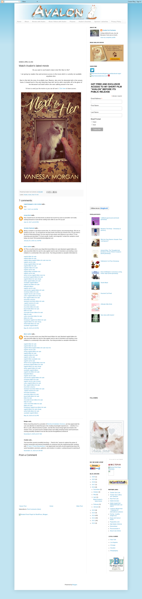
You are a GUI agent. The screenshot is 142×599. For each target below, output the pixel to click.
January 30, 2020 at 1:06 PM (32, 240)
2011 (93, 520)
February (96, 504)
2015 (93, 510)
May (94, 494)
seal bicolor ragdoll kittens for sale (34, 290)
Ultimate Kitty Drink (106, 304)
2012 (93, 518)
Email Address (96, 98)
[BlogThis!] (49, 192)
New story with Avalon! (107, 315)
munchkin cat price (29, 299)
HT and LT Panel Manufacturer (36, 446)
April (95, 497)
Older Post (79, 506)
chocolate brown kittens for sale (33, 312)
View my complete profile (107, 37)
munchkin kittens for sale (31, 307)
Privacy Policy (116, 21)
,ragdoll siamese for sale (31, 303)
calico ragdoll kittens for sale (32, 296)
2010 (93, 523)
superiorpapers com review (32, 204)
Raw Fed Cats (114, 498)
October (96, 492)
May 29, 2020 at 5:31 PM (31, 415)
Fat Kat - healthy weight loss (115, 514)
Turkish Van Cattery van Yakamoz (116, 495)
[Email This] (47, 192)
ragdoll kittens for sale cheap (32, 279)
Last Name (95, 112)
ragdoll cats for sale (30, 262)
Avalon (26, 194)
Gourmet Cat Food (106, 293)
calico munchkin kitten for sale (33, 316)
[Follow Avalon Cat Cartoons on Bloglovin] (99, 209)
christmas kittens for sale (31, 292)
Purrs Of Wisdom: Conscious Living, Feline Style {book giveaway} (111, 272)
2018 (93, 482)
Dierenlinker (113, 526)
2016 (93, 487)
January (96, 507)
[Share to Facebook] (54, 192)
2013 (93, 515)
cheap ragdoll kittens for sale (32, 264)
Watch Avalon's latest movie (97, 500)
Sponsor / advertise (101, 21)
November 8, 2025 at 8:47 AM (33, 434)
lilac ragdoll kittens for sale (32, 297)
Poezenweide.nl (115, 528)
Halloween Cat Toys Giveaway (110, 261)
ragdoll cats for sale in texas (32, 294)
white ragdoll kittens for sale (32, 281)
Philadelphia (114, 551)
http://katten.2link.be (116, 524)
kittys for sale (28, 314)
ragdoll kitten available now (32, 271)
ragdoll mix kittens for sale (31, 284)
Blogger (74, 584)
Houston (112, 548)
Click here (62, 88)
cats (117, 459)
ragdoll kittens (28, 260)
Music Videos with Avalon (57, 21)
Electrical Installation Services (56, 424)
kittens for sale (28, 318)
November (96, 489)
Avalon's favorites (85, 21)
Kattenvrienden (114, 501)
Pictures (72, 21)
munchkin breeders (30, 305)
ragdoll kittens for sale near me (41, 260)
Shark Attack (104, 282)
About (27, 21)
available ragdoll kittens (31, 282)
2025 (93, 477)
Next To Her (35, 194)
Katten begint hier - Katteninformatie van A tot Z (116, 504)
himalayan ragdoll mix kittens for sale (35, 320)
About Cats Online (115, 531)
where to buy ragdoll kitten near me (34, 275)
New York (113, 539)
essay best (27, 215)
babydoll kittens (28, 286)
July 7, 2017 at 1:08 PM (31, 209)
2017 (93, 484)
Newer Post (22, 506)
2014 (93, 513)
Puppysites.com (114, 522)
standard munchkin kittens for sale (34, 301)
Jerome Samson (29, 228)
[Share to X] (52, 192)
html (94, 122)
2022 (93, 479)
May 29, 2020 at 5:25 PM (31, 328)
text (94, 125)
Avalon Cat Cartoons (109, 30)
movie (29, 194)
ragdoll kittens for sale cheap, (32, 322)
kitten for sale (28, 310)
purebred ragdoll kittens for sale (33, 277)
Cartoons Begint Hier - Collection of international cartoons (116, 510)
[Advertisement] (51, 42)
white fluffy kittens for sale (31, 323)
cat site (112, 459)
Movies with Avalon (38, 21)
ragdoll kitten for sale (30, 256)
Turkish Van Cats (115, 492)
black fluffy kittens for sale (31, 309)
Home (19, 21)
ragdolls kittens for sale (31, 268)
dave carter (27, 246)
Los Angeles (114, 542)
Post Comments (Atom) (34, 509)
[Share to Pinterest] (56, 192)
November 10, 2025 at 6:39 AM (33, 450)
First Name (95, 105)
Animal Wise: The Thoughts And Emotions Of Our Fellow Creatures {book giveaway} (111, 252)
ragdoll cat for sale (29, 269)
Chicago (112, 545)
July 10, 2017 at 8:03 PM (31, 222)
